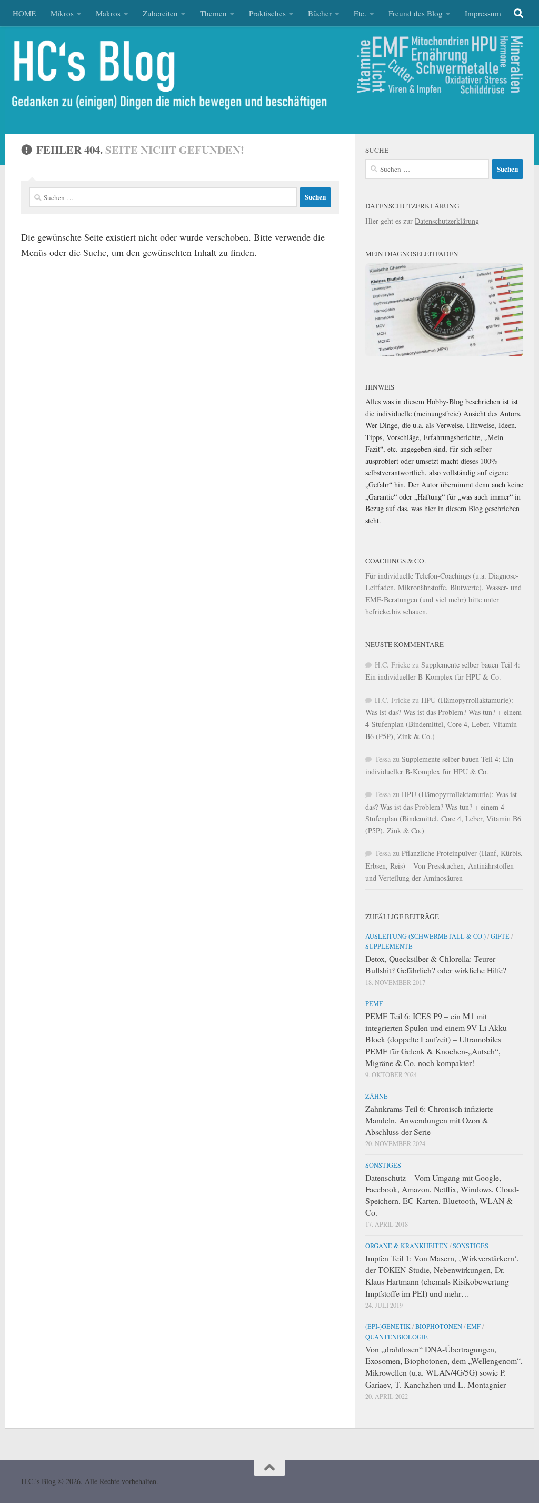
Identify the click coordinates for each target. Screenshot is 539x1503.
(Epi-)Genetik (388, 1326)
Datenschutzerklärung (447, 221)
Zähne (376, 1096)
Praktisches (267, 13)
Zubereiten (160, 13)
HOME (24, 13)
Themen (213, 13)
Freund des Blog (415, 13)
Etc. (360, 13)
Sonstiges (383, 1165)
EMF (474, 1326)
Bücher (320, 13)
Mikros (62, 13)
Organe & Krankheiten (406, 1245)
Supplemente (389, 946)
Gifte (500, 936)
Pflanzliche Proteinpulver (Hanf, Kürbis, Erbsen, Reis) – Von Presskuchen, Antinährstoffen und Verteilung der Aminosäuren (444, 865)
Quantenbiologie (396, 1336)
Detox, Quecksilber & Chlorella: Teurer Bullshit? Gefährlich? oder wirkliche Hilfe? (435, 964)
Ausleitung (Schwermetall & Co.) (425, 936)
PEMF (374, 1003)
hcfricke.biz (383, 611)
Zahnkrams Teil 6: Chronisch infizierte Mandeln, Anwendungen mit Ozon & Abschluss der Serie (429, 1120)
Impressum (483, 13)
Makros (108, 13)
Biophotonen (438, 1326)
